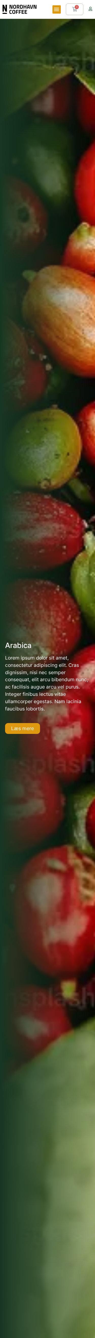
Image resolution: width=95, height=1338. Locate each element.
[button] (56, 9)
